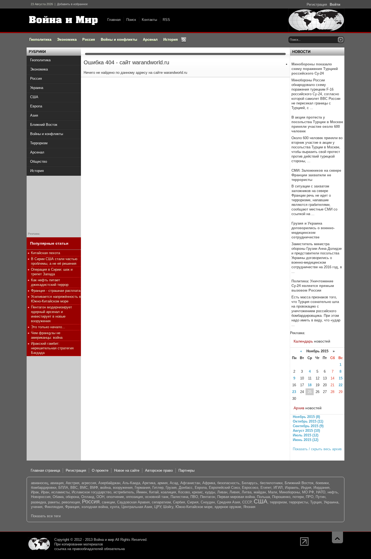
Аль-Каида (131, 483)
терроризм (278, 502)
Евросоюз (250, 487)
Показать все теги (46, 516)
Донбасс (186, 487)
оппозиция (134, 497)
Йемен (141, 492)
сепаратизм (161, 502)
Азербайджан (109, 483)
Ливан (222, 492)
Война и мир (104, 540)
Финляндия (54, 507)
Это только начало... (48, 327)
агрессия (88, 483)
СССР (246, 502)
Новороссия (41, 497)
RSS (166, 20)
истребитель (124, 492)
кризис (197, 492)
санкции (108, 502)
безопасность (228, 483)
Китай (154, 492)
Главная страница (45, 470)
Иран (45, 492)
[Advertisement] (54, 203)
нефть (333, 492)
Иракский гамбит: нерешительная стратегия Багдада (52, 348)
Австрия (72, 483)
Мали (272, 492)
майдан (260, 492)
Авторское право (159, 470)
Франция (72, 507)
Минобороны (289, 492)
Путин (320, 497)
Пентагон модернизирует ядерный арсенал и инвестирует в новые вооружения (51, 314)
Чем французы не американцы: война (46, 335)
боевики (322, 483)
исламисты (60, 492)
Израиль (292, 487)
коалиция (168, 492)
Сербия (179, 502)
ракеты (53, 502)
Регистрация (317, 4)
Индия (306, 487)
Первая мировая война (236, 497)
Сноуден (208, 502)
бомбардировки (43, 487)
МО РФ (308, 492)
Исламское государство (91, 492)
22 (340, 385)
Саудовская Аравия (133, 502)
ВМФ (94, 487)
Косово (184, 492)
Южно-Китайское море (193, 507)
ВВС (74, 487)
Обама (58, 497)
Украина (331, 502)
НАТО (320, 492)
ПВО (194, 497)
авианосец (39, 483)
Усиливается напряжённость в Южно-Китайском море (56, 299)
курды (210, 492)
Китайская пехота (45, 253)
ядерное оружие (228, 507)
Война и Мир (65, 20)
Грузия (171, 487)
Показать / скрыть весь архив (317, 449)
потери (298, 497)
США (261, 501)
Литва (246, 492)
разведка (38, 502)
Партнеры (186, 470)
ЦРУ (157, 507)
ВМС (84, 487)
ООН (100, 497)
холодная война (94, 507)
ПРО (309, 497)
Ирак (35, 492)
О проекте (100, 470)
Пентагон (207, 497)
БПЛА (63, 487)
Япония (249, 507)
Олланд (87, 497)
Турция (316, 502)
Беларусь (250, 483)
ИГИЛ (278, 487)
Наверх (337, 537)
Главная (114, 20)
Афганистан (190, 483)
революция (71, 502)
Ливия (234, 492)
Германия (142, 487)
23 (294, 392)
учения (36, 507)
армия (163, 483)
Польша (263, 497)
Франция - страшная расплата (55, 291)
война (105, 487)
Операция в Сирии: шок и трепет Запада (52, 271)
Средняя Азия (228, 502)
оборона (72, 497)
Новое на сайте (126, 470)
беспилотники (271, 483)
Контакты (149, 20)
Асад (174, 483)
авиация (57, 483)
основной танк (156, 497)
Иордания (321, 487)
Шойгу (168, 507)
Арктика (148, 483)
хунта (114, 507)
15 (340, 378)
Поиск (131, 20)
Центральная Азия (136, 507)
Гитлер (158, 487)
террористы (298, 502)
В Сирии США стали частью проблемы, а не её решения (54, 261)
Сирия (193, 502)
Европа (201, 487)
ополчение (115, 497)
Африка (208, 483)
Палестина (179, 497)
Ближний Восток (299, 483)
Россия (91, 501)
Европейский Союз (224, 487)
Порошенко (281, 497)
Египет (265, 487)
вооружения (123, 487)
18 (310, 385)
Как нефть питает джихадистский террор (49, 282)
